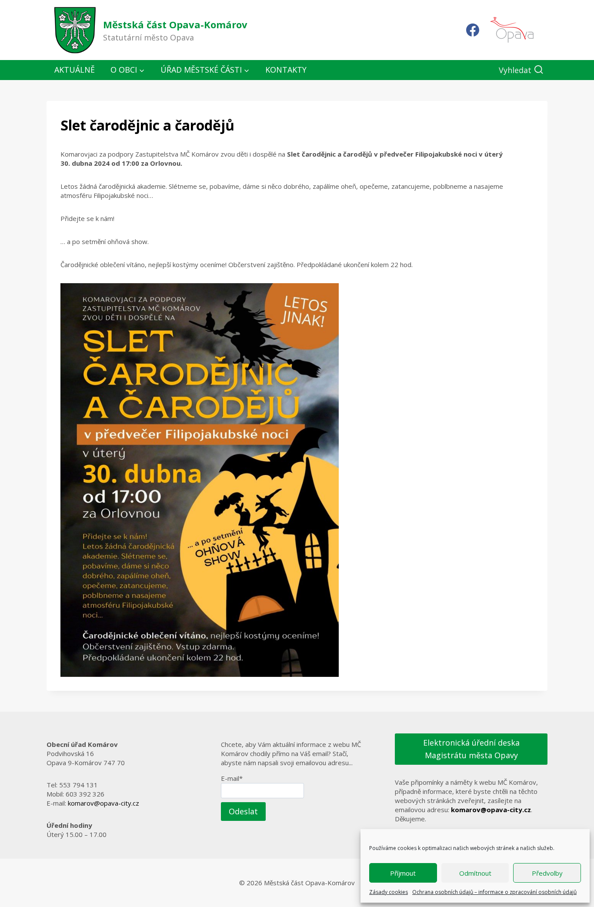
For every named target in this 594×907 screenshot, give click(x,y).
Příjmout (403, 873)
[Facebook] (473, 30)
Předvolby (547, 873)
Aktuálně (74, 69)
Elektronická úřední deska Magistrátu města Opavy (471, 748)
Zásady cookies (388, 892)
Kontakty (286, 69)
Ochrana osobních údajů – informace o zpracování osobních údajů (494, 892)
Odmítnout (475, 873)
